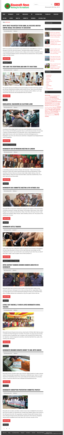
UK (31, 14)
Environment (48, 101)
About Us (18, 18)
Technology (47, 14)
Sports (11, 18)
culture (49, 100)
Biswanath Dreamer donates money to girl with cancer (22, 350)
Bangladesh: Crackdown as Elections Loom (17, 104)
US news (52, 114)
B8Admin (15, 31)
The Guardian (54, 111)
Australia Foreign (56, 95)
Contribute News (15, 432)
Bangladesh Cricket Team (49, 98)
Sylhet (17, 14)
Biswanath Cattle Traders (12, 227)
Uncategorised (49, 88)
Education (56, 14)
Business (50, 99)
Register (22, 432)
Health (54, 103)
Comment (59, 99)
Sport (49, 111)
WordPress (51, 433)
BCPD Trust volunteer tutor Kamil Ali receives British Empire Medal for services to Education (22, 27)
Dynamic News (58, 433)
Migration (50, 107)
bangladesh (53, 97)
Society (46, 109)
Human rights (57, 103)
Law (52, 104)
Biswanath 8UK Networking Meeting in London (19, 149)
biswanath (56, 98)
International (38, 14)
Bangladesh (25, 14)
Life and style (55, 104)
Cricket (46, 100)
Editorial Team (42, 18)
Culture (4, 18)
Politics (55, 108)
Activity (33, 432)
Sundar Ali (16, 69)
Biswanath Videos (40, 432)
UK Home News (54, 113)
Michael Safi (51, 105)
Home (4, 14)
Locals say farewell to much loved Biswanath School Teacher (21, 306)
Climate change (54, 99)
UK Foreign (51, 112)
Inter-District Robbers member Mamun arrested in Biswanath (20, 266)
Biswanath (10, 14)
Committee (25, 18)
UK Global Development (51, 112)
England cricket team (54, 100)
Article (47, 95)
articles (51, 95)
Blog (9, 432)
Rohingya (58, 108)
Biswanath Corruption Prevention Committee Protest (21, 390)
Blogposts (46, 99)
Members (33, 18)
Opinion (52, 108)
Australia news (47, 97)
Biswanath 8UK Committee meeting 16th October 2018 (21, 188)
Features (54, 101)
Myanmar (54, 107)
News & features (48, 108)
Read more (6, 58)
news (59, 107)
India (45, 104)
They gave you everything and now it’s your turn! (20, 67)
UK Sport (49, 114)
